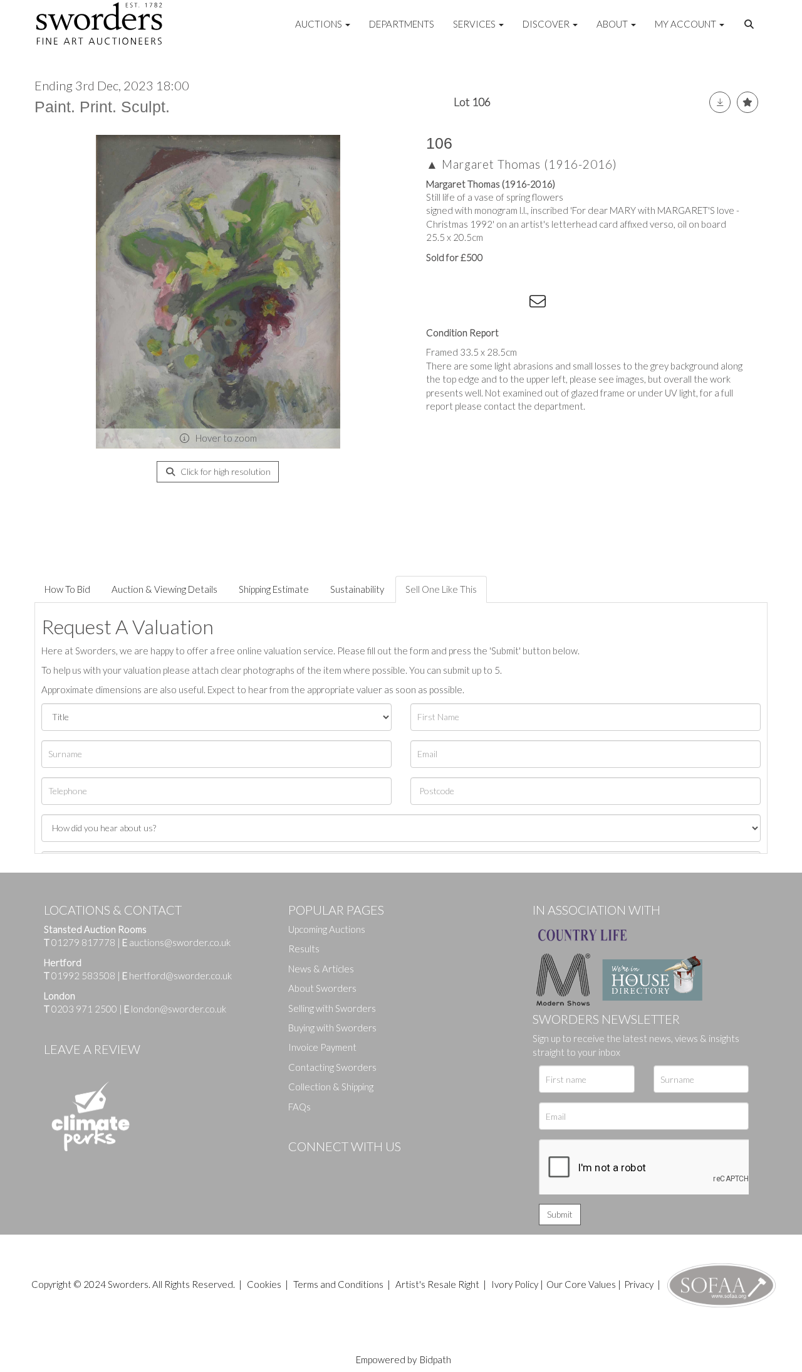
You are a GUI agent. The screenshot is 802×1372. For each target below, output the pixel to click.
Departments (401, 23)
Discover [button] (547, 23)
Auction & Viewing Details (164, 589)
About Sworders (322, 988)
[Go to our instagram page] (514, 303)
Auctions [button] (319, 23)
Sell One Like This (441, 589)
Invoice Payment (322, 1047)
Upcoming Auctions (326, 929)
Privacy (639, 1284)
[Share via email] (539, 303)
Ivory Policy (514, 1284)
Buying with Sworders (332, 1027)
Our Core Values (581, 1284)
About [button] (613, 23)
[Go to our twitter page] (326, 1167)
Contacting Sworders (332, 1067)
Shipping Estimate (274, 589)
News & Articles (321, 968)
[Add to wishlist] (747, 102)
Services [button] (475, 23)
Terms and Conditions (339, 1284)
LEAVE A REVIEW (92, 1048)
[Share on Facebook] (438, 303)
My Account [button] (686, 23)
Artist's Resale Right (437, 1284)
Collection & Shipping (330, 1086)
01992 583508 (83, 975)
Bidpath (435, 1359)
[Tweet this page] (464, 303)
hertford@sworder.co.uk (180, 975)
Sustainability (357, 589)
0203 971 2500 (84, 1008)
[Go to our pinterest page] (351, 1167)
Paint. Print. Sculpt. (102, 106)
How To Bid (67, 589)
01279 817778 (83, 942)
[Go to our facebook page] (300, 1167)
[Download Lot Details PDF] (720, 102)
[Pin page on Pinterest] (489, 303)
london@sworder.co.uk (175, 1008)
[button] (751, 24)
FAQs (299, 1106)
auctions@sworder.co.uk (176, 942)
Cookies (264, 1284)
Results (304, 948)
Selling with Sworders (332, 1008)
